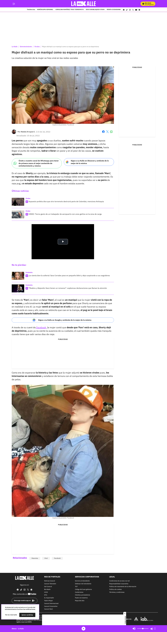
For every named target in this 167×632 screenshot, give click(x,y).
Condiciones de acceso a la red (119, 581)
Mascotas (35, 558)
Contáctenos (79, 592)
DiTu (45, 595)
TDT (76, 586)
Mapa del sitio (79, 600)
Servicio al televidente (82, 581)
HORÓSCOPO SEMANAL (45, 10)
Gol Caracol (48, 586)
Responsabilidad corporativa (118, 584)
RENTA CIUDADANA (114, 10)
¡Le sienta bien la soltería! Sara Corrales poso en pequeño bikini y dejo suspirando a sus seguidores (69, 275)
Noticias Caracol (49, 581)
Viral (46, 558)
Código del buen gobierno (83, 589)
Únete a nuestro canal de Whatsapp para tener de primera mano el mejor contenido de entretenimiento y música (39, 163)
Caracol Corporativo (50, 606)
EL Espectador (49, 598)
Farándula (29, 272)
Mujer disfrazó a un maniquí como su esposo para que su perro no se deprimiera (70, 46)
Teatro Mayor (48, 600)
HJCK (46, 592)
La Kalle (14, 46)
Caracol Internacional (51, 603)
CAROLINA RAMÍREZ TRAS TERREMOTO (69, 10)
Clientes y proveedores (82, 595)
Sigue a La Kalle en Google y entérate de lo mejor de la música (64, 320)
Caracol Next (48, 609)
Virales (37, 46)
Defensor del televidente (83, 584)
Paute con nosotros (81, 598)
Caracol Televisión (50, 584)
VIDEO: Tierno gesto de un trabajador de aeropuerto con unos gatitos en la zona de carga (65, 214)
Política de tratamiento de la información (122, 586)
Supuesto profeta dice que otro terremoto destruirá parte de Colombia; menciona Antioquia (66, 201)
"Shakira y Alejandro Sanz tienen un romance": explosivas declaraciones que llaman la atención (68, 288)
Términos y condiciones (116, 592)
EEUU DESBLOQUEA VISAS (95, 10)
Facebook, (41, 327)
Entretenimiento (26, 46)
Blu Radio (47, 589)
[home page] (83, 3)
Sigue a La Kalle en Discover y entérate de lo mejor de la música (90, 162)
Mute (134, 628)
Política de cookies (115, 589)
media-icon (83, 628)
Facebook (57, 558)
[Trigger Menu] (14, 4)
